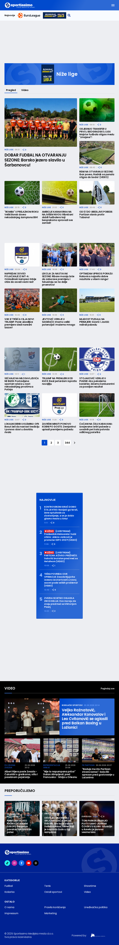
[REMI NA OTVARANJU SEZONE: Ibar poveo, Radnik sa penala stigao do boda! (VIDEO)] (97, 153)
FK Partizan (88, 765)
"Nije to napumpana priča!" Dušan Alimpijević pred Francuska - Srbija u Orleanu (60, 774)
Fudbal (8, 885)
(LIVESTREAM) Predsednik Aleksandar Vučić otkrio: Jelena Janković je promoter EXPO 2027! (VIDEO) (60, 536)
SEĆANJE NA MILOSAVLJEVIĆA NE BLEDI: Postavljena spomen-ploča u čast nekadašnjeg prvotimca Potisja (21, 384)
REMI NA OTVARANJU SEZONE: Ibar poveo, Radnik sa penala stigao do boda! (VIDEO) (96, 174)
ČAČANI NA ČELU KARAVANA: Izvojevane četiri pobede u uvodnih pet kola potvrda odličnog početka (95, 428)
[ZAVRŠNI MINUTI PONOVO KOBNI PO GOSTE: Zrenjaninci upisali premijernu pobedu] (59, 405)
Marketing (50, 913)
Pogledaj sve (108, 688)
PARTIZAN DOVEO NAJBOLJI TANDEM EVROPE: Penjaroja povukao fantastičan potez (19, 826)
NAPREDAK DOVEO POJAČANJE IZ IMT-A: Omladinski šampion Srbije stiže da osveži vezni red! (20, 277)
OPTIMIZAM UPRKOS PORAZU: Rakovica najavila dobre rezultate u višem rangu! (96, 276)
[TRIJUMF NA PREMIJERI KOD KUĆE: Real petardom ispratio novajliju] (59, 359)
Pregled (11, 90)
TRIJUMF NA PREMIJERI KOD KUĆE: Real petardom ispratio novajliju (59, 381)
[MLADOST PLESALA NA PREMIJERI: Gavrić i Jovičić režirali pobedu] (97, 300)
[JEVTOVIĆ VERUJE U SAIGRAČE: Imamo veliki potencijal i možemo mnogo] (59, 300)
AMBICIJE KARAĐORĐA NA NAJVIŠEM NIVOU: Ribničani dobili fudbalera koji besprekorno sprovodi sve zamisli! (57, 217)
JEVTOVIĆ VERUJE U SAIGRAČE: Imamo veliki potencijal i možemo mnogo (58, 322)
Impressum (11, 913)
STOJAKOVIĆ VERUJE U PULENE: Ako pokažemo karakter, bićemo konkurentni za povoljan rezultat (96, 382)
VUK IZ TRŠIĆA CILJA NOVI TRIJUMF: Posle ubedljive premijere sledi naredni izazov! (19, 323)
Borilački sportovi (72, 705)
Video (25, 90)
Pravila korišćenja (55, 907)
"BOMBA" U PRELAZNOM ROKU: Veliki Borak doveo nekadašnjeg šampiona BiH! (21, 214)
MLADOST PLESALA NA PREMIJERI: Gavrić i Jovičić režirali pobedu (94, 322)
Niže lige (8, 149)
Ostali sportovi (53, 891)
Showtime (90, 885)
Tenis (47, 885)
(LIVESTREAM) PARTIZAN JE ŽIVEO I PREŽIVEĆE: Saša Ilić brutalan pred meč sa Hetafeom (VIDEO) (61, 557)
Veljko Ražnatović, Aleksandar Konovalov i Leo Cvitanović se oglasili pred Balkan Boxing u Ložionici (85, 719)
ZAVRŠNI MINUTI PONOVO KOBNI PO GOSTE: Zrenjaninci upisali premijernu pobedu (59, 427)
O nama (9, 907)
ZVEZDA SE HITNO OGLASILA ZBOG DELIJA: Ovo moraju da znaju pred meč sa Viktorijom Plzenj (60, 602)
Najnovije (9, 15)
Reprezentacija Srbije (51, 766)
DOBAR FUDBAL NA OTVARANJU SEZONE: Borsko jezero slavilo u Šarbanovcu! (35, 160)
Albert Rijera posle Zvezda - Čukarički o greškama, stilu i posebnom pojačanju (21, 774)
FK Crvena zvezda (9, 766)
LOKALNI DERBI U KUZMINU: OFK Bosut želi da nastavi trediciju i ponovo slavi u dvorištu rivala (21, 428)
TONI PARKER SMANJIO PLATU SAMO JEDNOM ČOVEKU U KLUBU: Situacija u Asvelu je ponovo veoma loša (97, 826)
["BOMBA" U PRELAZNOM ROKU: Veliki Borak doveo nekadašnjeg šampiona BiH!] (22, 193)
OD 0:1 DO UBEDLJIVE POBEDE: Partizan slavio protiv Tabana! (96, 214)
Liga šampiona (52, 813)
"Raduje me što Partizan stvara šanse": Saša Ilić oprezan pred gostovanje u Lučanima (98, 773)
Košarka (9, 891)
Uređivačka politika (95, 907)
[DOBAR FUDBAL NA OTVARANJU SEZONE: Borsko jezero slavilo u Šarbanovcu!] (40, 122)
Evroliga (87, 816)
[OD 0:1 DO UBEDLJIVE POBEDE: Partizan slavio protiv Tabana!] (97, 193)
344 (67, 443)
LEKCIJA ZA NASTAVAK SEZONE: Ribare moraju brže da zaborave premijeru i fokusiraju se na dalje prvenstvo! (58, 279)
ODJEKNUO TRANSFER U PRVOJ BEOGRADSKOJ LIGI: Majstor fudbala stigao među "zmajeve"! (96, 133)
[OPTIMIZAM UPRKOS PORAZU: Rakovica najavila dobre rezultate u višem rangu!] (97, 255)
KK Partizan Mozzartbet (13, 815)
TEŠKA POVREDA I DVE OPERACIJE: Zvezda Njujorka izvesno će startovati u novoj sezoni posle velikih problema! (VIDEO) (61, 580)
